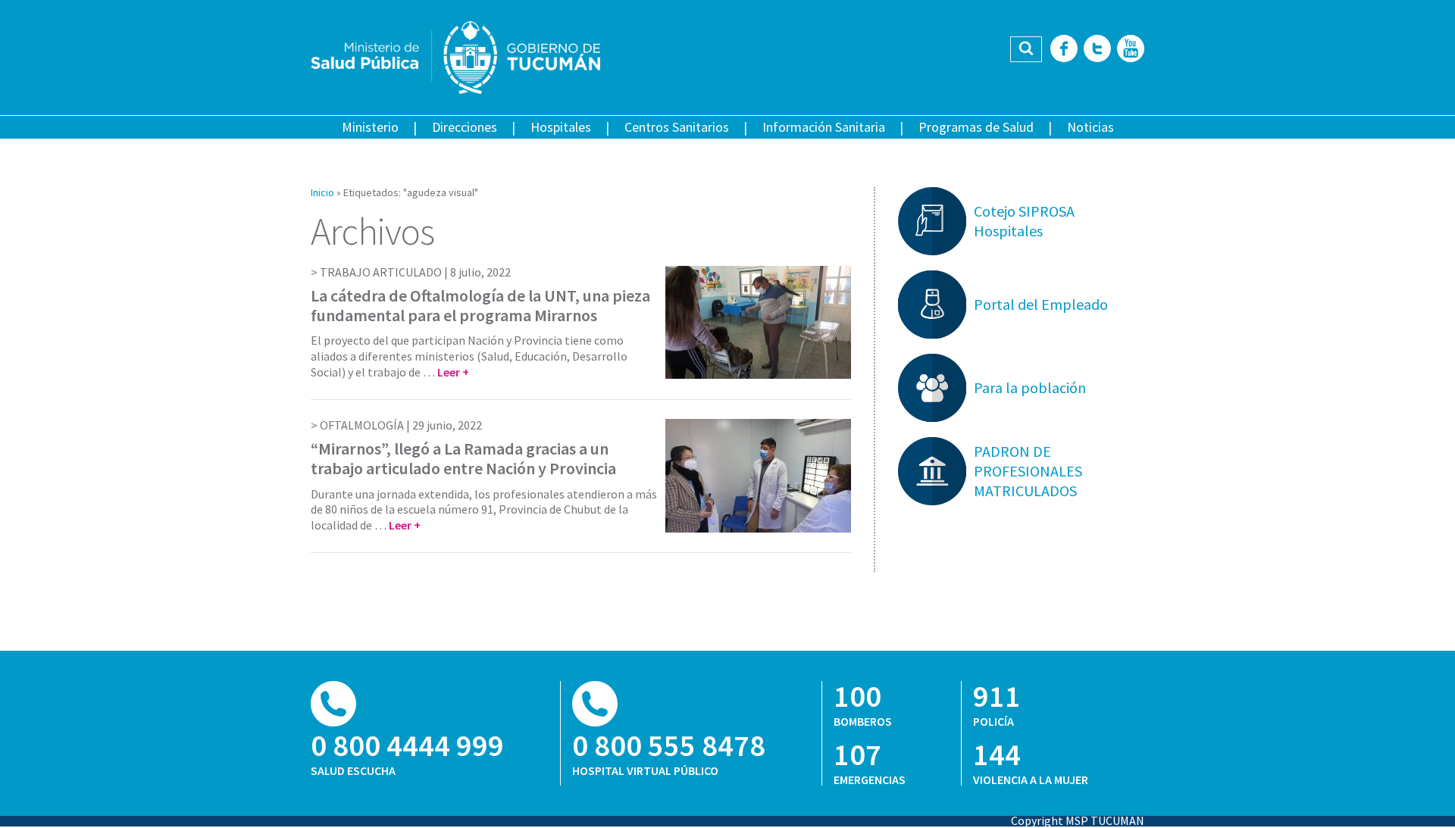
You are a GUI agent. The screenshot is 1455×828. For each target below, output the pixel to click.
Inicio (322, 192)
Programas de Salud (976, 127)
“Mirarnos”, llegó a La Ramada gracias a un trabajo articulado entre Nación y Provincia (463, 458)
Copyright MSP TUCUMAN (1077, 820)
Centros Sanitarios (676, 127)
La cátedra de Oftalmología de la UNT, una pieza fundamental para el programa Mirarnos (480, 305)
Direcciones (464, 127)
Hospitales (560, 127)
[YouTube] (1130, 49)
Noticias (1090, 127)
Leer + (453, 372)
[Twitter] (1097, 49)
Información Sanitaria (823, 127)
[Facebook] (1064, 49)
